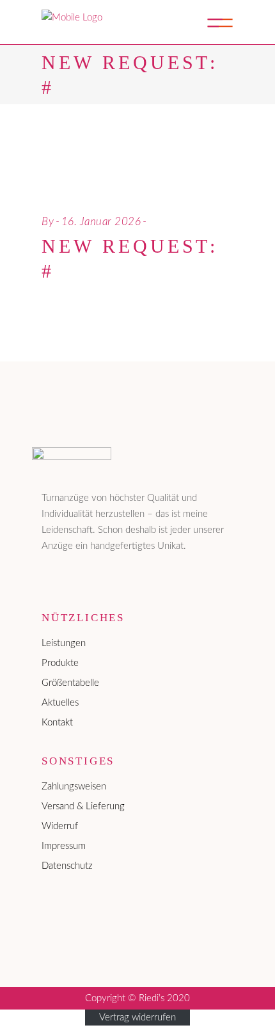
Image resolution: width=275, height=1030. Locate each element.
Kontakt (57, 722)
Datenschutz (67, 866)
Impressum (64, 846)
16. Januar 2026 (101, 221)
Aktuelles (60, 703)
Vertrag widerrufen (137, 1017)
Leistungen (64, 643)
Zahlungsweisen (74, 786)
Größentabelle (70, 683)
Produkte (60, 663)
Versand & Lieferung (83, 806)
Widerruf (60, 826)
